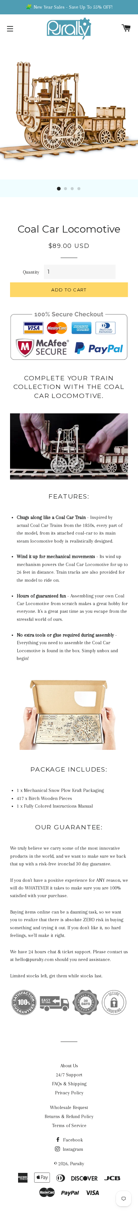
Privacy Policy (69, 1092)
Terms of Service (69, 1125)
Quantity (31, 272)
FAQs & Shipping (69, 1083)
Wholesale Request (69, 1107)
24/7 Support (69, 1074)
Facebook (72, 1139)
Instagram (72, 1149)
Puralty (77, 1163)
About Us (69, 1065)
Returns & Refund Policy (69, 1116)
